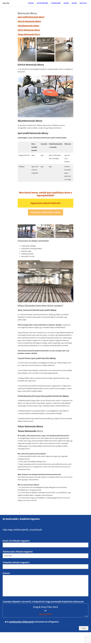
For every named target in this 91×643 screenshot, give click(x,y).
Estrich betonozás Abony (29, 21)
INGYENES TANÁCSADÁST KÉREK (45, 212)
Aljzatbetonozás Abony (28, 25)
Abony (29, 34)
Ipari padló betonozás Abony (31, 17)
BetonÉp (6, 3)
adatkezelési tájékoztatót (21, 621)
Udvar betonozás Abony (29, 30)
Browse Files (45, 614)
